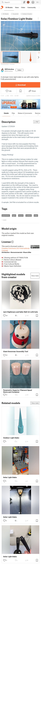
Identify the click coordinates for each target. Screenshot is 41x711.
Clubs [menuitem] (23, 7)
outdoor (28, 215)
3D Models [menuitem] (9, 7)
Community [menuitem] (31, 7)
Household (15, 14)
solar (35, 215)
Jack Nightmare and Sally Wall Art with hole (20, 312)
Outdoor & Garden (27, 14)
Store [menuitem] (17, 7)
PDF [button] (37, 122)
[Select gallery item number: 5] (23, 347)
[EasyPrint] (24, 2)
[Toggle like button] (4, 315)
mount (21, 215)
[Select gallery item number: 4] (22, 347)
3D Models (6, 14)
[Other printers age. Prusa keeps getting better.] (20, 104)
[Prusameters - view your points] (28, 2)
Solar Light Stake (10, 477)
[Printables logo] (2, 7)
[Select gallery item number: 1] (17, 347)
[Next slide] (38, 57)
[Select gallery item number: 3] (20, 347)
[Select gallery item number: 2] (21, 512)
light (14, 215)
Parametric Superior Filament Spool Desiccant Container (17, 391)
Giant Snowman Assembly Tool (15, 351)
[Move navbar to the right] (39, 7)
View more (35, 276)
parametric (5, 215)
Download (22, 85)
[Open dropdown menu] (38, 18)
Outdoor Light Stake (11, 438)
